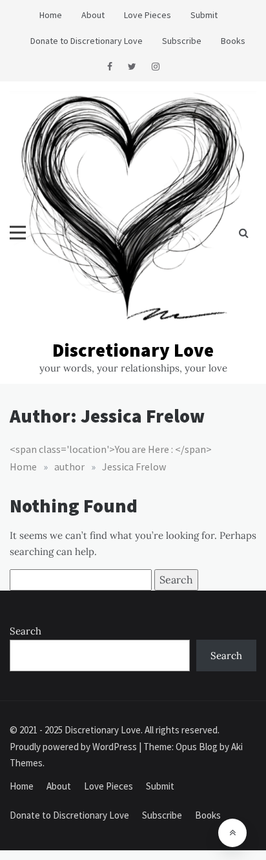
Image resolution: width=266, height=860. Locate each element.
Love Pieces (147, 15)
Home (50, 15)
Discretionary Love (133, 350)
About (93, 15)
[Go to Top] (232, 833)
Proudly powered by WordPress (74, 746)
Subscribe (181, 41)
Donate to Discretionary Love (86, 41)
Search (25, 631)
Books (233, 41)
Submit (204, 15)
